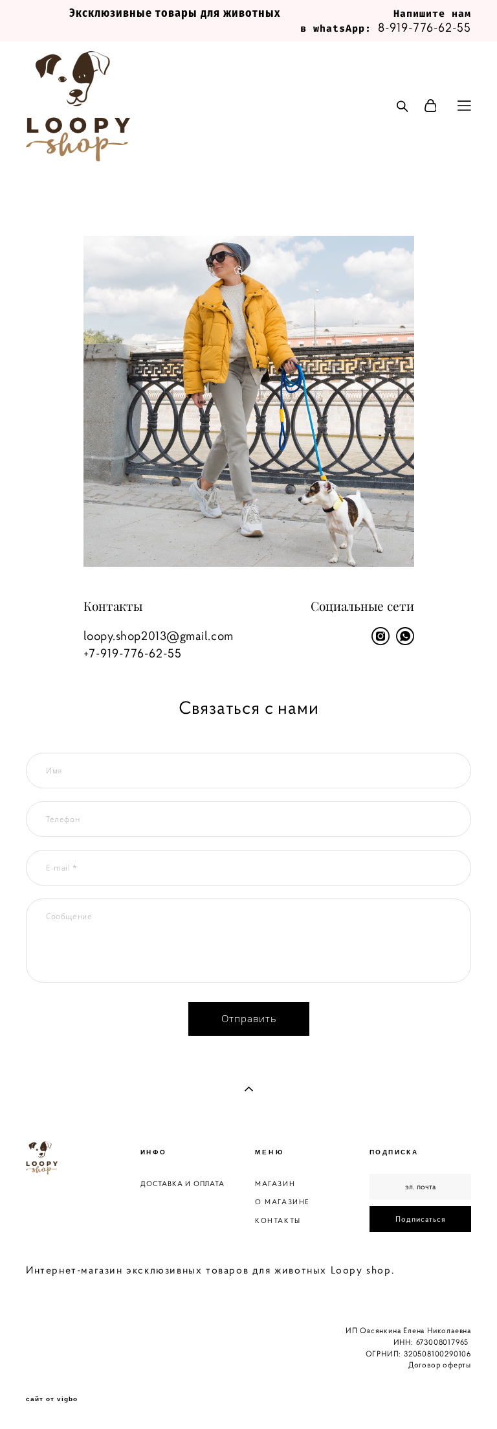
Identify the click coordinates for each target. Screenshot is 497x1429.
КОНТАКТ (274, 1220)
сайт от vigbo (52, 1399)
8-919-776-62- (417, 27)
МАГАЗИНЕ (287, 1201)
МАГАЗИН (275, 1183)
